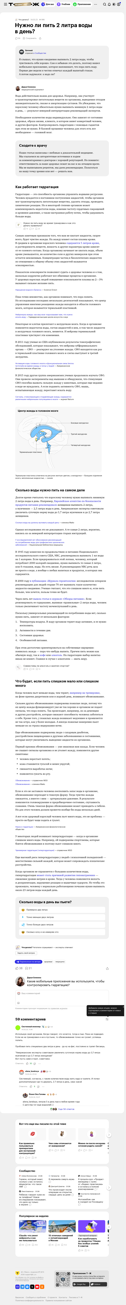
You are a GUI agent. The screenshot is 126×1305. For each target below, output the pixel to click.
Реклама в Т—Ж (75, 1297)
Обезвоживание (22, 780)
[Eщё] (95, 4)
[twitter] (32, 1287)
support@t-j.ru (30, 1274)
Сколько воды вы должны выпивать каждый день (37, 523)
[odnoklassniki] (42, 1287)
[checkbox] (5, 4)
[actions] (39, 1063)
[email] (17, 1287)
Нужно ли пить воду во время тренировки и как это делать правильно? (49, 224)
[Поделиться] (40, 38)
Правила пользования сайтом (59, 1301)
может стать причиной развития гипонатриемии (66, 875)
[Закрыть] (123, 1007)
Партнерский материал (88, 1235)
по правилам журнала (57, 1008)
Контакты (63, 1297)
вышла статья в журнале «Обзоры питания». (59, 598)
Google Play (81, 1284)
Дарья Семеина (34, 978)
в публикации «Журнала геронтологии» (53, 580)
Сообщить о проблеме (36, 1297)
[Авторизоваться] (118, 4)
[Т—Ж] (24, 4)
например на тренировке (85, 692)
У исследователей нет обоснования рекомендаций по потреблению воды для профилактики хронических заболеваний (39, 542)
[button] (107, 1019)
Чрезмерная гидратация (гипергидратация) (34, 850)
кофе (43, 655)
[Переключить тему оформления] (114, 4)
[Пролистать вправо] (108, 1134)
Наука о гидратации (24, 827)
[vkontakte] (27, 1287)
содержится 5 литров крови (82, 243)
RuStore (97, 1284)
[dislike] (34, 1063)
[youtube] (37, 1287)
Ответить (19, 1063)
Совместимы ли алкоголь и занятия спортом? (46, 666)
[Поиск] (104, 4)
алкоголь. (57, 655)
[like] (27, 1063)
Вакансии (19, 1297)
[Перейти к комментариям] (26, 1187)
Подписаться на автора (30, 962)
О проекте (52, 1297)
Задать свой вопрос (26, 953)
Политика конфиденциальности (29, 1301)
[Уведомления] (109, 4)
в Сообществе (39, 53)
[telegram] (22, 1287)
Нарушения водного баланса (28, 290)
